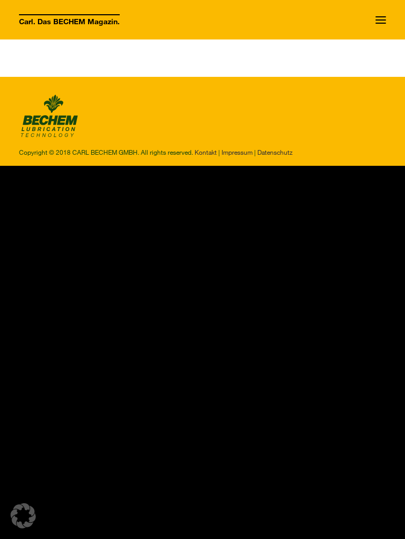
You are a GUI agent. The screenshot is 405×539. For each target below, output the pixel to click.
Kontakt (206, 152)
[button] (380, 19)
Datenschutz (275, 152)
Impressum (237, 152)
